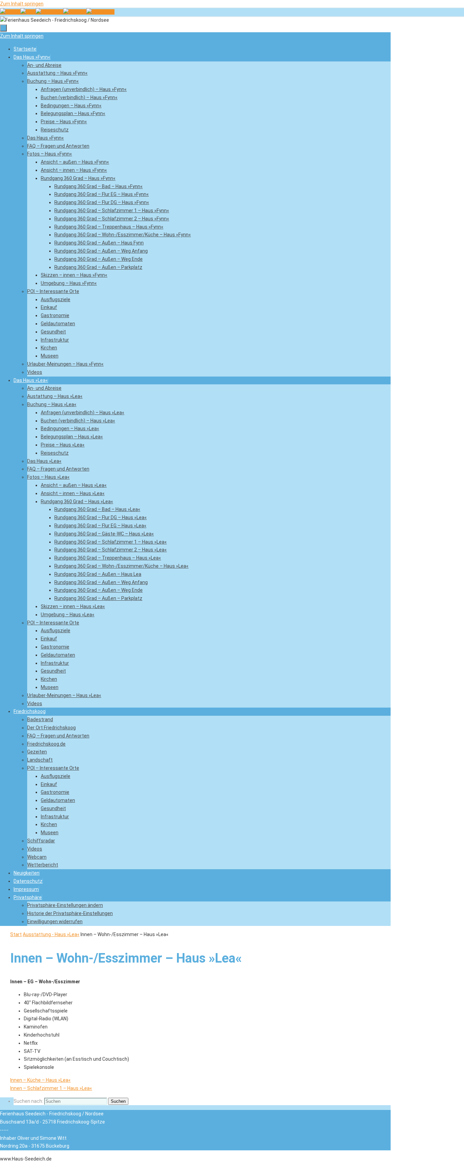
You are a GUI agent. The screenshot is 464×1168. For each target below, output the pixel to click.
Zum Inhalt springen (21, 3)
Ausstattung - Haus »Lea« (51, 934)
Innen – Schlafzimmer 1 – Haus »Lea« (51, 1088)
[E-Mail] (28, 12)
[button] (28, 897)
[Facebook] (49, 12)
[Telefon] (10, 12)
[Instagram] (100, 12)
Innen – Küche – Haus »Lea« (40, 1080)
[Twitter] (74, 12)
